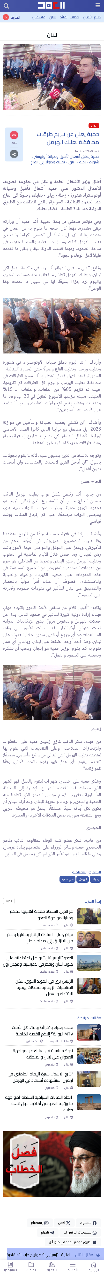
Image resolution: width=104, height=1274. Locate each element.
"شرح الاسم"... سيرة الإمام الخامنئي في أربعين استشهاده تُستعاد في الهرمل (40, 1077)
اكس (62, 1222)
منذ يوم (50, 1064)
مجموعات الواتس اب (78, 1232)
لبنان (52, 17)
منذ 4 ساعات (47, 972)
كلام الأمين (92, 17)
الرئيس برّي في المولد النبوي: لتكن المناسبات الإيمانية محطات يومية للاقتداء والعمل (44, 987)
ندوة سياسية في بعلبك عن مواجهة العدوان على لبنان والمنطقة (43, 1054)
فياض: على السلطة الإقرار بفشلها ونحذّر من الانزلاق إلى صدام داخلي (40, 937)
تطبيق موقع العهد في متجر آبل (70, 1242)
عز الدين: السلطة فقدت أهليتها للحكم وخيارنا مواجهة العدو (41, 914)
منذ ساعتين (48, 948)
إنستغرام (37, 1222)
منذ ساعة (49, 925)
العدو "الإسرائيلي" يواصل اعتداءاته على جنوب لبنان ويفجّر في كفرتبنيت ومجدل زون (38, 961)
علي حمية (67, 879)
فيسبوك (86, 1222)
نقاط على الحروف (59, 1041)
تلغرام (45, 1232)
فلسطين (38, 17)
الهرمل (82, 879)
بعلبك (95, 879)
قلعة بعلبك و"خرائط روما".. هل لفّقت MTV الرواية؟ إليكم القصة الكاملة (42, 1030)
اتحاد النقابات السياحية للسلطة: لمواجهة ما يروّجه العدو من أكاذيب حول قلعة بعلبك (39, 1103)
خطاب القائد (69, 17)
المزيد (15, 17)
